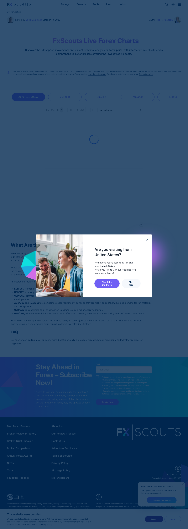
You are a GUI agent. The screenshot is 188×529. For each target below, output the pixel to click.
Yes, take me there (107, 283)
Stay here (131, 283)
